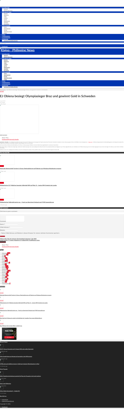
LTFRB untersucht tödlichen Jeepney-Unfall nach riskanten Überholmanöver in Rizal (19, 363)
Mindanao (7, 21)
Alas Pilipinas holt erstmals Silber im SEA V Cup (11, 325)
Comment (3, 221)
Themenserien (6, 36)
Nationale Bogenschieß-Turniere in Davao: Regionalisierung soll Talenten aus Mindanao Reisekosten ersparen (30, 168)
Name (2, 224)
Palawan (6, 24)
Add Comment (3, 135)
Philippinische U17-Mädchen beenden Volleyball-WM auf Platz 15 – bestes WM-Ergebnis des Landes (28, 185)
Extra (5, 30)
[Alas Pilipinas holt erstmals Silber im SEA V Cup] (2, 322)
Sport (2, 91)
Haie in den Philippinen (5, 383)
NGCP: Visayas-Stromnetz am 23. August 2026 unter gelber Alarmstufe (16, 349)
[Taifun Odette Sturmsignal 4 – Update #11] (2, 389)
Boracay (6, 15)
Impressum (5, 39)
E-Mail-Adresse (5, 227)
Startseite (3, 90)
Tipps (5, 27)
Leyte (5, 19)
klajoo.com (90, 142)
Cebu (5, 16)
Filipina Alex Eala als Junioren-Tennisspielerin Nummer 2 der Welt (18, 238)
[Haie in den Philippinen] (2, 381)
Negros (6, 22)
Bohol (6, 13)
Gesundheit (7, 28)
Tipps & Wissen (6, 25)
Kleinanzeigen (6, 37)
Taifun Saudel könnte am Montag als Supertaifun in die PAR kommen (16, 356)
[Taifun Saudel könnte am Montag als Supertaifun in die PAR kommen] (2, 354)
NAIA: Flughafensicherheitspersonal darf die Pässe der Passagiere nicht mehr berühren (20, 376)
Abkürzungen (8, 31)
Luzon (6, 18)
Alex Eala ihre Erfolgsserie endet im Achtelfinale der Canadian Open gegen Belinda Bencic (21, 318)
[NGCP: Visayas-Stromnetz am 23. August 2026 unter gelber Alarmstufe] (2, 347)
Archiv (6, 9)
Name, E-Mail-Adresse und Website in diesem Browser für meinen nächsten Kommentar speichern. (30, 233)
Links (5, 33)
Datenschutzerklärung (11, 40)
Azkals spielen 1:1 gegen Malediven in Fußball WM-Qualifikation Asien (20, 240)
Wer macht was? (6, 12)
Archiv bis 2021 (8, 10)
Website (2, 230)
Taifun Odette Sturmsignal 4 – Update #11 (10, 391)
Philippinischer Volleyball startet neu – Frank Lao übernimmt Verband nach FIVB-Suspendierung (27, 202)
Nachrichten (5, 7)
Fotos (3, 34)
